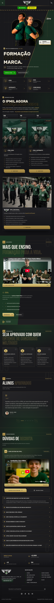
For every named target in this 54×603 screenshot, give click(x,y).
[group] (27, 404)
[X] (29, 594)
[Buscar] (2, 3)
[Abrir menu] (51, 3)
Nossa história (19, 314)
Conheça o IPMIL (8, 72)
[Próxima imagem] (49, 192)
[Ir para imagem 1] (23, 206)
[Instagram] (21, 594)
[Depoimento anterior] (18, 420)
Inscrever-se (7, 580)
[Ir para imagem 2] (25, 206)
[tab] (21, 420)
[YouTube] (32, 594)
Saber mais (15, 171)
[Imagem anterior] (4, 192)
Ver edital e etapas (39, 490)
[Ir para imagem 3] (27, 206)
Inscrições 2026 (7, 314)
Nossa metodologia (23, 72)
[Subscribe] (44, 589)
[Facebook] (25, 594)
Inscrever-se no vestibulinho (14, 490)
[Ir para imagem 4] (30, 206)
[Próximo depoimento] (36, 420)
